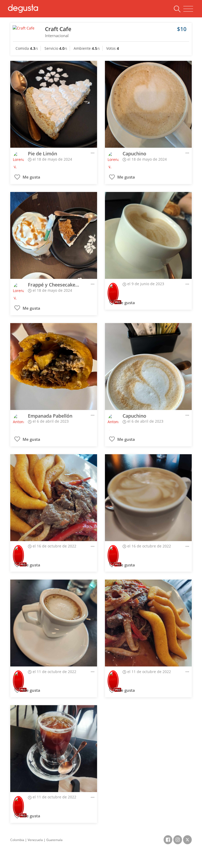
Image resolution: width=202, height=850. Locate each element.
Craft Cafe (58, 29)
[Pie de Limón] (53, 104)
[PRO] (113, 289)
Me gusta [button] (31, 177)
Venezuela (35, 840)
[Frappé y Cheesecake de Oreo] (53, 235)
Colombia (17, 840)
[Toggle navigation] (188, 9)
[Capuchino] (148, 104)
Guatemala (54, 840)
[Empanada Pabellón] (53, 366)
